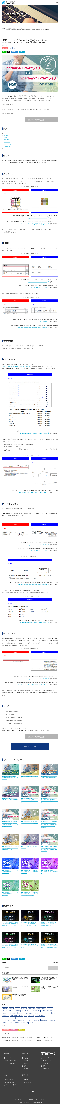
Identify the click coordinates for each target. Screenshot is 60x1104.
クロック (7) (31, 1015)
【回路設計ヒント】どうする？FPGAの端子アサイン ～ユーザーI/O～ (49, 872)
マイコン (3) (13, 1020)
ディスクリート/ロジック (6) (8, 1017)
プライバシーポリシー (19, 1099)
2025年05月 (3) (48, 1040)
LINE (4, 51)
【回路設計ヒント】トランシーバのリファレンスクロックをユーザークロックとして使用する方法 (10, 848)
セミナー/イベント (47, 1060)
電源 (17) (4, 1013)
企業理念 (26, 1063)
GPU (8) (20, 1015)
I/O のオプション (8, 144)
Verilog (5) (31, 1017)
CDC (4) (52, 1017)
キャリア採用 (27, 1082)
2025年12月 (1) (6, 1040)
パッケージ (6, 135)
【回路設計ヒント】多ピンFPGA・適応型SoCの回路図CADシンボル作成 (10, 778)
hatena (21, 51)
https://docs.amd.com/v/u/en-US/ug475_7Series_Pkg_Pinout (32, 224)
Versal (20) (43, 1010)
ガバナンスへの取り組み (11, 1085)
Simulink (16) (20, 1013)
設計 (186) (12, 1008)
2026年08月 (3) (6, 1037)
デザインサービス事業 (10, 1060)
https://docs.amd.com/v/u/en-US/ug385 (37, 218)
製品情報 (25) (21, 1029)
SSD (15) (36, 1013)
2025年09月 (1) (31, 1040)
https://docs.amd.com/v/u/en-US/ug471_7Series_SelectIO (33, 287)
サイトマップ (42, 1099)
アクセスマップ (46, 1068)
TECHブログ (46, 1063)
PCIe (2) (4, 1022)
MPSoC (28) (11, 1010)
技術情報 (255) (6, 1029)
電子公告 (26, 1068)
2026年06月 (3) (23, 1037)
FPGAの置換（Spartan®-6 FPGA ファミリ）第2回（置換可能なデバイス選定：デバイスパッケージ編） (29, 924)
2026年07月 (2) (15, 1037)
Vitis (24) (18, 1010)
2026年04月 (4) (31, 1037)
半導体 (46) (39, 1008)
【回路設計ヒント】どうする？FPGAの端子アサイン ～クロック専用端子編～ (29, 872)
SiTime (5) (25, 1017)
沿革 (25, 1066)
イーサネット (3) (6, 1020)
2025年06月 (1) (40, 1040)
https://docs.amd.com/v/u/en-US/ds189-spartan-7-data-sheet (32, 327)
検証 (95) (17, 1008)
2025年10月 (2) (23, 1040)
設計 (15, 48)
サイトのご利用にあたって (31, 1099)
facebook (30, 1091)
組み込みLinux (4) (45, 1017)
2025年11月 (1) (15, 1040)
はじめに (6, 133)
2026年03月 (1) (40, 1037)
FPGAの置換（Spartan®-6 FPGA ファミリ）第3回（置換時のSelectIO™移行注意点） (48, 924)
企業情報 (25, 1053)
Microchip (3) (21, 1020)
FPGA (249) (5, 1008)
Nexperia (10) (5, 1015)
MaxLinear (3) (52, 1020)
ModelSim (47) (32, 1008)
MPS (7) (42, 1015)
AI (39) (44, 1008)
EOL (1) (31, 1022)
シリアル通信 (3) (35, 1020)
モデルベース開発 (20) (34, 1010)
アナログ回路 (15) (28, 1013)
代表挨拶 (26, 1058)
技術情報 (5, 48)
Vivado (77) (23, 1008)
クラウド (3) (28, 1020)
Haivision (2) (16, 1022)
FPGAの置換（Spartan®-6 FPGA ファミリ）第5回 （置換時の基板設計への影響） (29, 946)
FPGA (10, 48)
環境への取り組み (9, 1079)
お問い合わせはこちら (30, 746)
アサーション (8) (13, 1015)
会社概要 (26, 1060)
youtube (32, 1091)
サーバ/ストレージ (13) (44, 1013)
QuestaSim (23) (25, 1010)
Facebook (14, 51)
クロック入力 (7, 146)
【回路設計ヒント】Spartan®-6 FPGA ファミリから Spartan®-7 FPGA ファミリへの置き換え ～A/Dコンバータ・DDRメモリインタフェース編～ (49, 824)
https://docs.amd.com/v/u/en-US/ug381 (37, 282)
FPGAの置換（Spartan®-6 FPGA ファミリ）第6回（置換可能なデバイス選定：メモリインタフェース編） (49, 946)
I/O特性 (5, 137)
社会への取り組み (9, 1082)
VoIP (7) (37, 1015)
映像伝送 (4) (37, 1017)
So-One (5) (18, 1017)
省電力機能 (6, 139)
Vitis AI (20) (49, 1010)
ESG (5, 1075)
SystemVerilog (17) (12, 1013)
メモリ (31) (50, 1008)
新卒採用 (26, 1079)
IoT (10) (53, 1013)
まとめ (5, 148)
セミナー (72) (14, 1029)
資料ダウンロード (47, 1066)
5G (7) (25, 1015)
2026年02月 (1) (48, 1037)
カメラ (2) (10, 1022)
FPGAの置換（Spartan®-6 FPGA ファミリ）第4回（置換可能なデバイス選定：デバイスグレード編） (10, 946)
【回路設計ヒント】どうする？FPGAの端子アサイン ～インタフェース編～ (10, 894)
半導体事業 (8, 1058)
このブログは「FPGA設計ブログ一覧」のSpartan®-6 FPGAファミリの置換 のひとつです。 (38, 120)
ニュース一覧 (46, 1058)
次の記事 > (55, 962)
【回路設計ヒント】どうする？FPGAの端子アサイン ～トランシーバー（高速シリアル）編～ (29, 894)
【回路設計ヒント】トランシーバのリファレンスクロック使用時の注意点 (29, 823)
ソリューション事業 (10, 1063)
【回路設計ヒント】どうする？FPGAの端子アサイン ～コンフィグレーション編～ (10, 872)
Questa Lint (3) (44, 1020)
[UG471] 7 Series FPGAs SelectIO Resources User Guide (16, 366)
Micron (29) (5, 1010)
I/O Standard (7, 142)
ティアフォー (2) (24, 1022)
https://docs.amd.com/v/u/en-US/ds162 (37, 321)
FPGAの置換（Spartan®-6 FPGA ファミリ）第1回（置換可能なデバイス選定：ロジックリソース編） (10, 924)
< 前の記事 (5, 962)
